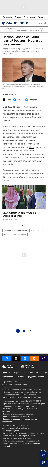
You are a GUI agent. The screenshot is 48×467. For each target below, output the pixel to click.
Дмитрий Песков (19, 234)
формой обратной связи (25, 436)
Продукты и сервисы (36, 377)
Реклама (20, 377)
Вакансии (6, 387)
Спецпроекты (8, 377)
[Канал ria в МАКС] (6, 358)
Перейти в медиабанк (32, 84)
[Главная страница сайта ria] (15, 23)
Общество (17, 373)
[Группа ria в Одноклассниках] (34, 358)
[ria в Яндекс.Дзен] (16, 358)
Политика (6, 373)
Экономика (28, 373)
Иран (31, 147)
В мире (41, 230)
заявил (35, 113)
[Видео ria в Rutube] (43, 358)
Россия (6, 234)
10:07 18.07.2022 (9, 29)
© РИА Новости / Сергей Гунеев (13, 84)
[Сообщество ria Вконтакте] (25, 358)
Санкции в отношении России (15, 230)
